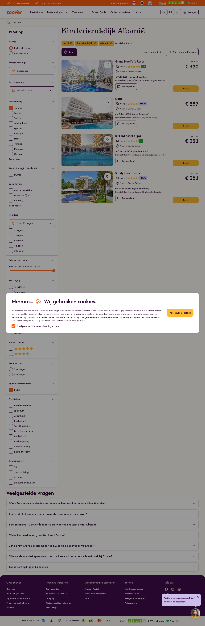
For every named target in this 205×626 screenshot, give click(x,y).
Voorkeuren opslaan (180, 312)
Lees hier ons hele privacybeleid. (69, 320)
